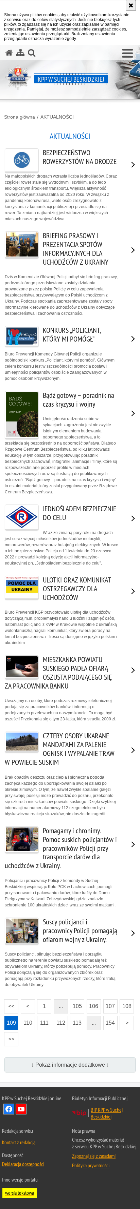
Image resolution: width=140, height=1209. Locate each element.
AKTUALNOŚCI (57, 117)
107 (109, 1004)
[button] (127, 53)
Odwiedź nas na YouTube (21, 1109)
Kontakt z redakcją (18, 1142)
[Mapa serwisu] (20, 52)
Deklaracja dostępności (23, 1164)
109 (10, 1021)
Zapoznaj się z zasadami (94, 1155)
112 (59, 1021)
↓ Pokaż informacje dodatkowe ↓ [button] (70, 1065)
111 (43, 1021)
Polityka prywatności (90, 1165)
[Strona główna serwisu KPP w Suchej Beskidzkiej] (9, 52)
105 (76, 1004)
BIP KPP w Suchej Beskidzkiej (107, 1113)
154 (109, 1021)
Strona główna (19, 117)
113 (76, 1021)
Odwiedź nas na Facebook (8, 1109)
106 (93, 1004)
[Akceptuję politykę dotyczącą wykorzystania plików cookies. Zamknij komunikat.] (131, 5)
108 (126, 1004)
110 (26, 1021)
